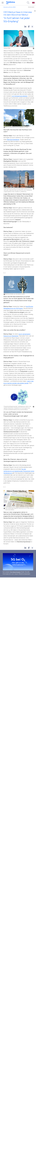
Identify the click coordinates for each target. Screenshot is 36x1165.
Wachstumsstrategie (13, 139)
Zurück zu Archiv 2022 (9, 7)
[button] (25, 26)
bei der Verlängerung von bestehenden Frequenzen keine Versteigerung (18, 471)
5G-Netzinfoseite (15, 572)
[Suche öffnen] (28, 2)
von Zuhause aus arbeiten (20, 96)
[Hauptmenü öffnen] (2, 2)
